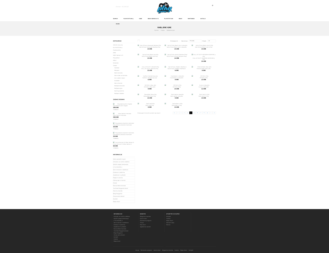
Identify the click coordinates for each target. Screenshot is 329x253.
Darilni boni (143, 218)
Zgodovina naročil (145, 226)
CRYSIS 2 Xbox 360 (149, 87)
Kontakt (115, 199)
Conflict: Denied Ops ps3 (149, 77)
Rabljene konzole (119, 85)
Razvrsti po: (184, 41)
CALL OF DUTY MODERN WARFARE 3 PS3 (204, 59)
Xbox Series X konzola (119, 115)
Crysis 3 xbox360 (204, 87)
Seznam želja (170, 222)
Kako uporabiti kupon (119, 159)
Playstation (168, 18)
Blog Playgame (117, 193)
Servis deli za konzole (120, 75)
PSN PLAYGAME (118, 191)
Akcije (142, 222)
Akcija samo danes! (118, 196)
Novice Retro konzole (119, 185)
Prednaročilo (117, 50)
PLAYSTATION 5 (128, 18)
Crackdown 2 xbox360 (176, 77)
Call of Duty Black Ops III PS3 (203, 47)
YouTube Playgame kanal (120, 188)
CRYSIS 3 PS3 (177, 87)
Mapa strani (116, 201)
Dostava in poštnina (119, 172)
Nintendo (191, 18)
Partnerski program (145, 220)
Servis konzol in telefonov (120, 169)
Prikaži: (203, 41)
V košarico (115, 109)
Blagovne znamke (145, 216)
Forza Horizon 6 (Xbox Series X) (122, 144)
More (118, 23)
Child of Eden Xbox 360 (204, 68)
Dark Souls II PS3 (204, 96)
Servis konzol (118, 83)
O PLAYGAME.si (117, 167)
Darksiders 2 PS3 (177, 105)
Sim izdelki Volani (119, 78)
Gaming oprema (119, 91)
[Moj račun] (215, 7)
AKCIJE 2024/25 (118, 45)
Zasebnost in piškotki (119, 175)
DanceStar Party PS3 (150, 96)
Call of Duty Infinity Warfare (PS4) (177, 56)
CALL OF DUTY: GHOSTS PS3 (149, 68)
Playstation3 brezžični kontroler (122, 134)
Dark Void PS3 (150, 105)
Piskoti (115, 183)
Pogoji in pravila (118, 177)
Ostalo (203, 18)
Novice (168, 224)
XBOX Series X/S (153, 18)
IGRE (140, 18)
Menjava (116, 70)
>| (214, 112)
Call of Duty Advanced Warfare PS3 (149, 47)
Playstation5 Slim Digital (120, 105)
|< (174, 112)
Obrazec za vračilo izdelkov (121, 161)
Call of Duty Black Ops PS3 (150, 56)
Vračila (116, 239)
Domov (115, 18)
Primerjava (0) (174, 41)
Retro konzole (118, 73)
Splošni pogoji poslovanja (120, 164)
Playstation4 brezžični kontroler (122, 125)
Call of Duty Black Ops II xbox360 (177, 47)
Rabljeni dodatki (119, 93)
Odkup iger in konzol (119, 180)
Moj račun (143, 224)
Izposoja (116, 67)
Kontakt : (119, 6)
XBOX (180, 18)
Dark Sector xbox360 (176, 96)
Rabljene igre (171, 30)
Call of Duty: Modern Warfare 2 (177, 68)
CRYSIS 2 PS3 (204, 77)
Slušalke (116, 80)
